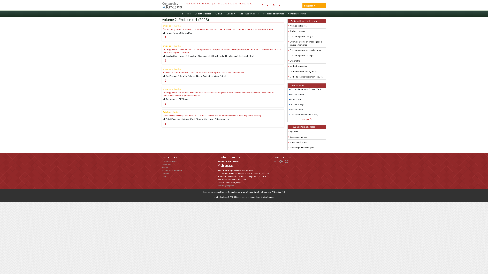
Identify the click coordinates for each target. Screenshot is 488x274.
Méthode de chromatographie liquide (306, 76)
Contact (165, 173)
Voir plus (306, 119)
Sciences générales (298, 137)
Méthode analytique (299, 66)
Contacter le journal (297, 13)
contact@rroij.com (226, 185)
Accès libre (167, 164)
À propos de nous (170, 161)
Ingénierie (294, 131)
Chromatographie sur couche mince (305, 50)
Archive (218, 13)
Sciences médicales (298, 142)
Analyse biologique (298, 25)
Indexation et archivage (273, 13)
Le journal (186, 13)
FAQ (164, 176)
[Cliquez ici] (172, 5)
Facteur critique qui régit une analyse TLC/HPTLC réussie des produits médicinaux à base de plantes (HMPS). (212, 115)
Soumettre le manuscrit (172, 170)
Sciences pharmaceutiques (302, 147)
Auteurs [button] (230, 13)
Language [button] (308, 5)
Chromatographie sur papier (302, 55)
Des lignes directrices (249, 13)
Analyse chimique (298, 31)
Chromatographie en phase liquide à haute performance (306, 43)
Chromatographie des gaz (301, 36)
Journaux (166, 167)
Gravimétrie (295, 60)
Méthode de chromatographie (303, 71)
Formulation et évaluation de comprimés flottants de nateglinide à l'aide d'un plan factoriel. (203, 72)
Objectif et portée (203, 13)
